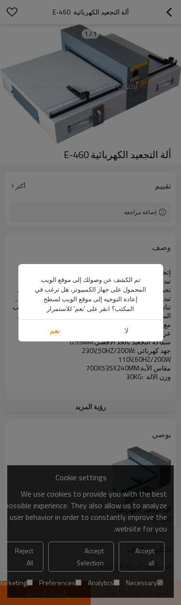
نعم (55, 330)
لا (127, 330)
